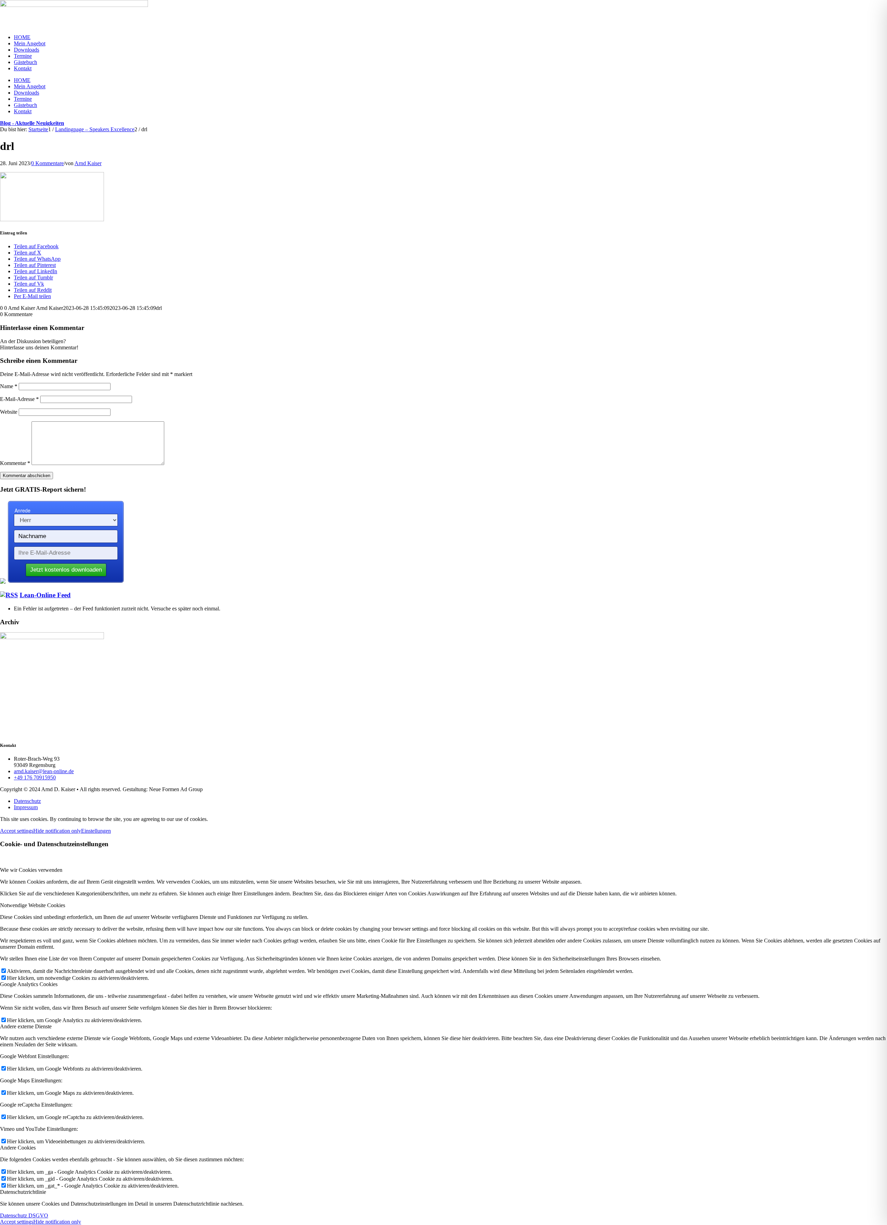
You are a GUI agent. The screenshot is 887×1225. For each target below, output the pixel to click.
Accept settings (16, 831)
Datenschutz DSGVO (24, 1215)
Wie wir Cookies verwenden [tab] (31, 870)
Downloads (26, 50)
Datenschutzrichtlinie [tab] (23, 1192)
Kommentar (15, 463)
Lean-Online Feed (45, 595)
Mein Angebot (29, 43)
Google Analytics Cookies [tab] (29, 984)
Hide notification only (57, 831)
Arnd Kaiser (88, 163)
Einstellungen (96, 831)
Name (8, 386)
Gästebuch (25, 62)
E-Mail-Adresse (19, 399)
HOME (22, 37)
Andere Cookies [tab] (18, 1148)
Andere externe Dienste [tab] (26, 1026)
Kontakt (23, 68)
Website (8, 412)
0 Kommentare (47, 163)
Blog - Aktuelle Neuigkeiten (32, 123)
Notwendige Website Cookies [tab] (32, 905)
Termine (23, 56)
